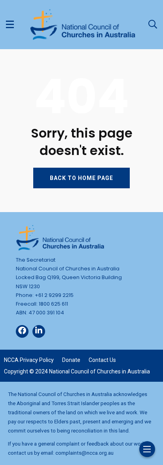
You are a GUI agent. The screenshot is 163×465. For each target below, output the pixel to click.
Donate (71, 360)
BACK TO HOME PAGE (81, 178)
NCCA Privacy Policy (29, 360)
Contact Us (102, 360)
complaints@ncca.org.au (84, 453)
